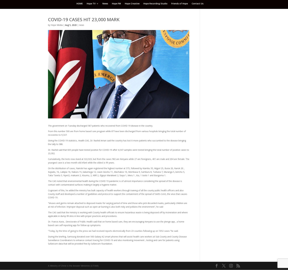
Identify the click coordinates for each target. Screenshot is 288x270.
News (105, 4)
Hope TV (91, 4)
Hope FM (116, 4)
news (81, 25)
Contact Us (197, 4)
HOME (79, 4)
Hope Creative (132, 4)
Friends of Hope (179, 4)
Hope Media (57, 25)
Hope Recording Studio (155, 4)
